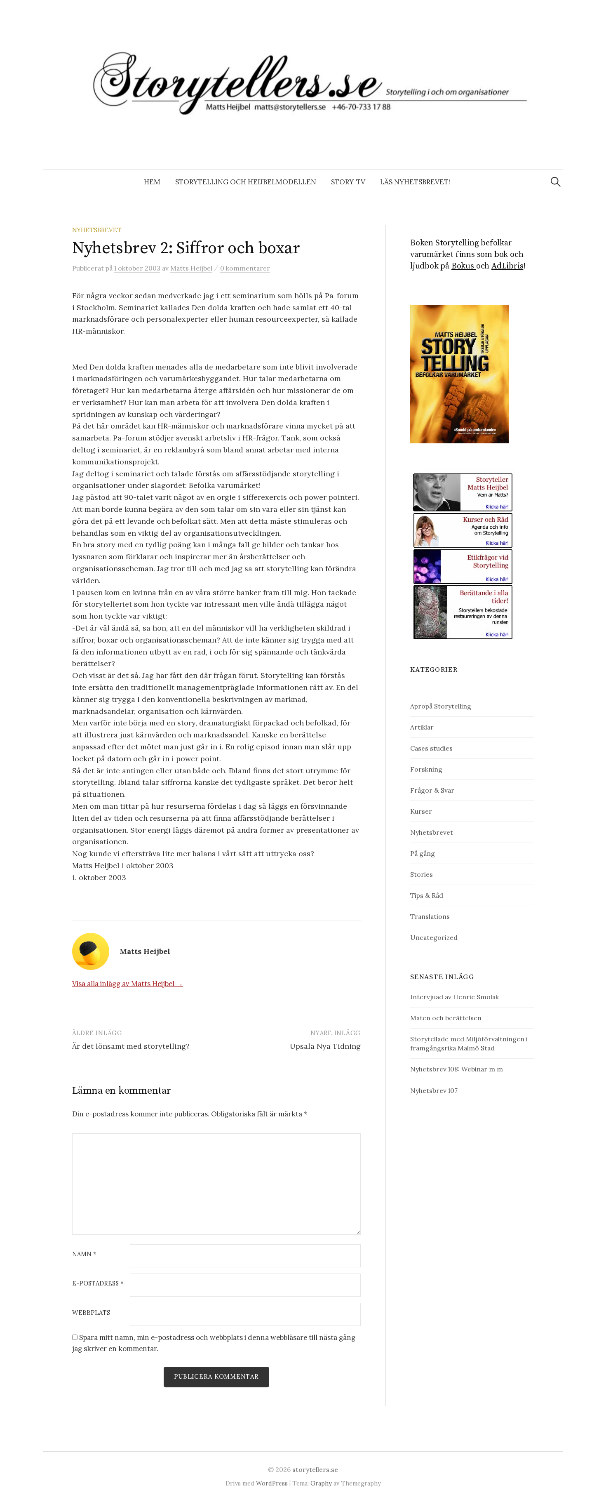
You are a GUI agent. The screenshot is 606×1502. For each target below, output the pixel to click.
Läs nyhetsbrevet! (415, 181)
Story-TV (348, 181)
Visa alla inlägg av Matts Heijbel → (127, 983)
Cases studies (431, 748)
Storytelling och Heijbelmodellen (245, 181)
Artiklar (422, 727)
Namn (84, 1254)
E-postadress (98, 1284)
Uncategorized (434, 937)
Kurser (421, 811)
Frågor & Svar (432, 790)
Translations (430, 916)
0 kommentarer (245, 268)
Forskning (426, 769)
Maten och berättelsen (446, 1018)
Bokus (463, 266)
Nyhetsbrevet (97, 230)
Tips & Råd (426, 895)
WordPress (272, 1483)
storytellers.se (315, 1469)
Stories (421, 874)
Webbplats (91, 1313)
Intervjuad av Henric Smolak (454, 997)
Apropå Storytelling (440, 706)
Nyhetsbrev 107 (434, 1090)
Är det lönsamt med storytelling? (131, 1046)
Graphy (321, 1483)
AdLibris (507, 266)
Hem (152, 181)
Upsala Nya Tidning (325, 1046)
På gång (422, 853)
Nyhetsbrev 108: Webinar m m (456, 1069)
